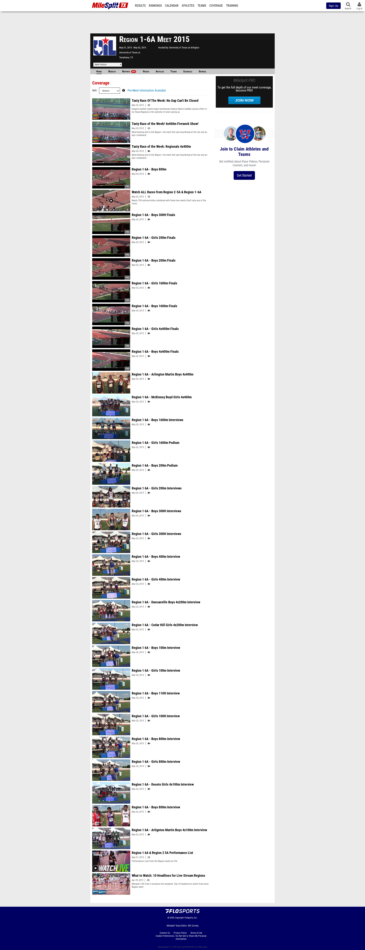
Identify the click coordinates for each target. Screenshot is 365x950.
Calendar (172, 5)
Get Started (244, 175)
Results (140, 5)
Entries (202, 71)
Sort (94, 90)
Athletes (188, 5)
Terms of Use (196, 933)
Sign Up (333, 5)
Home (99, 71)
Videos (146, 71)
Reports (128, 71)
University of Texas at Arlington (184, 47)
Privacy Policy (180, 933)
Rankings (155, 5)
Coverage (216, 5)
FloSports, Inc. (191, 917)
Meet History (101, 64)
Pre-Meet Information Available (147, 90)
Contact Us (165, 933)
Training (232, 5)
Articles (160, 71)
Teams (202, 5)
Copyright (179, 917)
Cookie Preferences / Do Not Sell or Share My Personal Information (181, 937)
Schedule (187, 71)
